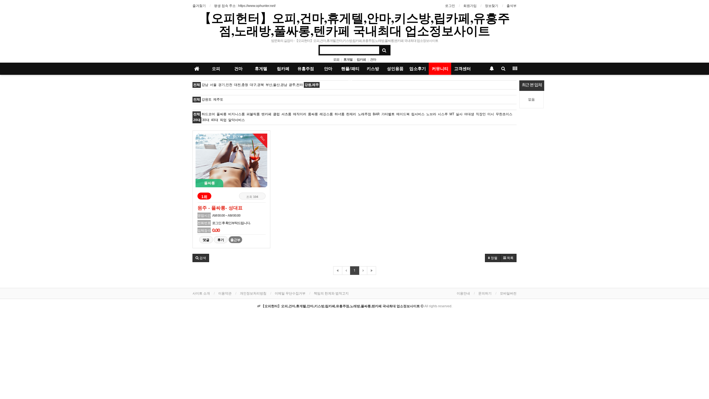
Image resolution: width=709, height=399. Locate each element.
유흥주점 (305, 68)
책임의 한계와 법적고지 (331, 293)
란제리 (351, 114)
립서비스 (418, 114)
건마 (373, 60)
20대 (197, 120)
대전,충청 (241, 85)
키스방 (373, 68)
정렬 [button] (493, 258)
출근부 (235, 240)
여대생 (469, 114)
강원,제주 (312, 85)
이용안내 (463, 293)
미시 (490, 114)
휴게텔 (348, 60)
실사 (459, 114)
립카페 (361, 60)
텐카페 (266, 114)
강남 (205, 85)
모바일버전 (508, 293)
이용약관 (225, 293)
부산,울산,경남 (276, 85)
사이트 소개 (201, 293)
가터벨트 (388, 114)
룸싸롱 (313, 114)
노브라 (431, 114)
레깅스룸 (326, 114)
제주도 (218, 99)
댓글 (206, 240)
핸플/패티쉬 (350, 70)
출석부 (512, 6)
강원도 (207, 99)
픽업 (223, 120)
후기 (220, 240)
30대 (205, 120)
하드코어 (208, 114)
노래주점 (364, 114)
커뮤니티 (440, 68)
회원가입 (470, 6)
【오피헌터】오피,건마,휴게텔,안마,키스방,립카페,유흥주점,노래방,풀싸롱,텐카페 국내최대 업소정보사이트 (354, 24)
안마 (328, 68)
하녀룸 (340, 114)
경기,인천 (225, 85)
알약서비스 (236, 120)
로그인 (450, 6)
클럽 (276, 114)
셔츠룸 (286, 114)
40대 (214, 120)
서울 (213, 85)
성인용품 (395, 68)
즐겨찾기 (199, 6)
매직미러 (299, 114)
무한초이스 (504, 114)
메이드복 (403, 114)
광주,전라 (296, 85)
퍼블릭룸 (253, 114)
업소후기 (417, 68)
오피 (336, 60)
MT (451, 114)
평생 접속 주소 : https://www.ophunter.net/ (245, 6)
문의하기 (485, 293)
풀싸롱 (222, 114)
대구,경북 (257, 85)
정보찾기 (491, 6)
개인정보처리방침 (253, 293)
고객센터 (462, 68)
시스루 (443, 114)
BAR (376, 114)
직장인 (481, 114)
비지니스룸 (236, 114)
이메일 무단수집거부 (290, 293)
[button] (200, 258)
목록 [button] (509, 258)
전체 (196, 85)
